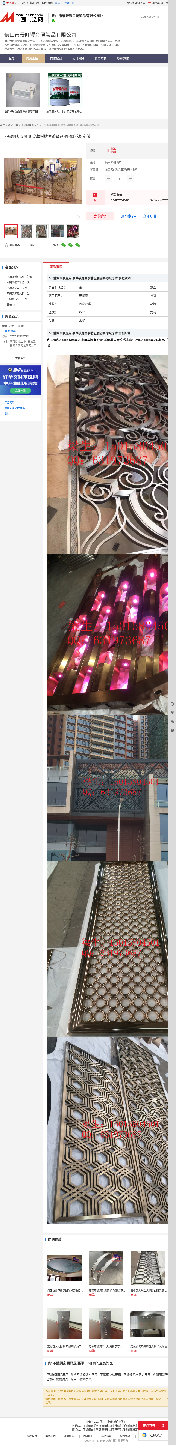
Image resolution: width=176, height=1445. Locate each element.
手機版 (10, 3)
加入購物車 (129, 216)
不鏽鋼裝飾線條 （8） (19, 282)
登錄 (57, 3)
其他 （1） (13, 305)
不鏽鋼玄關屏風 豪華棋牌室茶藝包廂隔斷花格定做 (111, 1426)
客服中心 (69, 1436)
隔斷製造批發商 (117, 1422)
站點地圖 (88, 1436)
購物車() (157, 3)
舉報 (32, 245)
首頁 (2, 125)
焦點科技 (111, 1440)
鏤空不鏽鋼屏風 (81, 1379)
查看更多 (20, 358)
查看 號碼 (10, 331)
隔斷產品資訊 (94, 1422)
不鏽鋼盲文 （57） (17, 299)
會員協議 (125, 1436)
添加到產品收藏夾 (14, 408)
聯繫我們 (50, 1436)
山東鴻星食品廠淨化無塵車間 (21, 111)
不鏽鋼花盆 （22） (17, 288)
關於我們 (32, 1436)
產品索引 (9, 402)
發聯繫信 (100, 216)
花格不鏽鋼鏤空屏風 (84, 1375)
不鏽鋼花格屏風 (110, 1375)
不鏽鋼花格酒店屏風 (136, 1375)
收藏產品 (14, 245)
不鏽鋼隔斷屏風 (57, 1375)
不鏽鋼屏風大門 (30, 125)
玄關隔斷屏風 (162, 1375)
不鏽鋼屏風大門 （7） (19, 293)
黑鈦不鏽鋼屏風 (57, 1379)
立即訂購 (149, 216)
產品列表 (13, 125)
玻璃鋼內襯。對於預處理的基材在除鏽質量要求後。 (75, 111)
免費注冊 (69, 3)
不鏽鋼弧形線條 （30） (20, 277)
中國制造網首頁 (136, 3)
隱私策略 (106, 1436)
